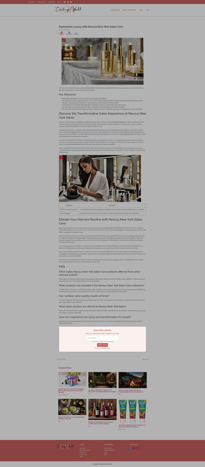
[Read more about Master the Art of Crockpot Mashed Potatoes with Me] (72, 407)
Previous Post (60, 359)
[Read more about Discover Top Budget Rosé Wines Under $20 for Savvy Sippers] (102, 409)
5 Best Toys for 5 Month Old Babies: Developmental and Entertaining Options (71, 390)
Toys (67, 394)
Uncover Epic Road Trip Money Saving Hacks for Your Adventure (131, 391)
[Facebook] (64, 2)
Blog (59, 394)
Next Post (146, 359)
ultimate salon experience (112, 260)
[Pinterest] (71, 2)
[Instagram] (68, 2)
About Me (82, 448)
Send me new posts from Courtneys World (103, 341)
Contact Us (83, 452)
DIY (106, 454)
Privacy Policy (83, 454)
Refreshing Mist (73, 103)
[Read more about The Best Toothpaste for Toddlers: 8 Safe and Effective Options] (133, 411)
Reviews (63, 394)
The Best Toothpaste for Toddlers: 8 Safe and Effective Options (132, 426)
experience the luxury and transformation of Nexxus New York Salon (81, 321)
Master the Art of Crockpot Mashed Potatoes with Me (71, 418)
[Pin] (64, 40)
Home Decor (108, 448)
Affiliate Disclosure (84, 450)
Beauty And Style (110, 450)
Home (81, 456)
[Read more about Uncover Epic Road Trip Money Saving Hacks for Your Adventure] (133, 380)
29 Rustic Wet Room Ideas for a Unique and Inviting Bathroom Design (102, 391)
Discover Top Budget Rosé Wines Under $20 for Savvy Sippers (100, 423)
